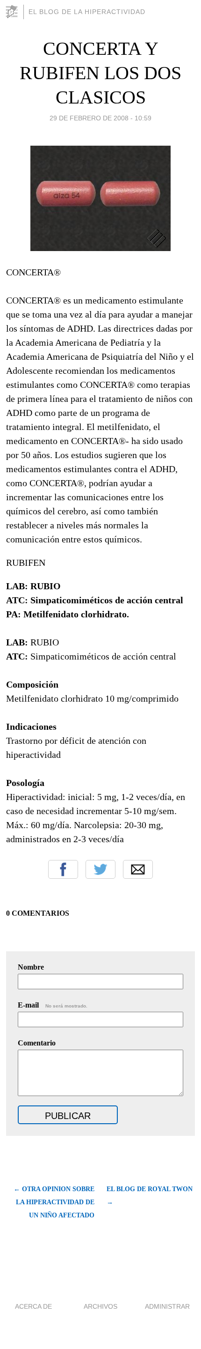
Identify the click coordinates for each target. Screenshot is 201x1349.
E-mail (52, 1005)
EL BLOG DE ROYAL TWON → (150, 1196)
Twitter (100, 869)
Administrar (167, 1306)
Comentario (37, 1043)
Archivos (100, 1306)
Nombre (31, 967)
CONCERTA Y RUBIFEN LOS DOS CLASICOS (100, 73)
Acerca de (33, 1306)
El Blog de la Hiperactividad (87, 11)
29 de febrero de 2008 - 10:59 (100, 118)
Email (138, 869)
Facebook (63, 869)
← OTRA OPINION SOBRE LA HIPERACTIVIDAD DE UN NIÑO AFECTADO (54, 1202)
